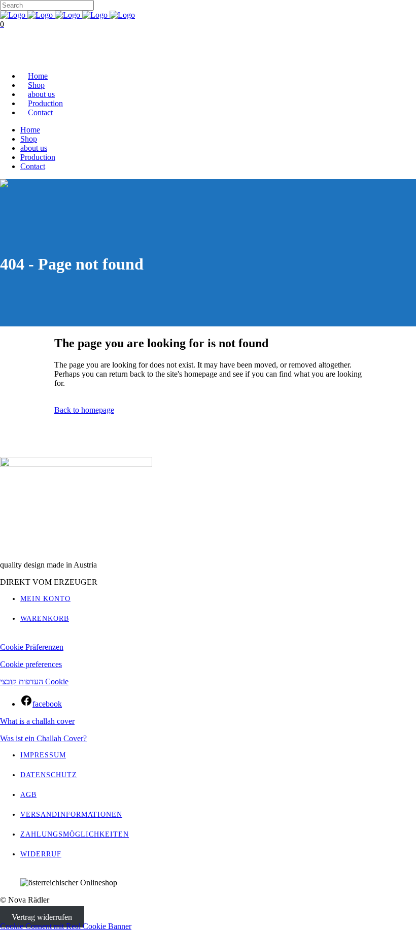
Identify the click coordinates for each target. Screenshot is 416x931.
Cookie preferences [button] (31, 664)
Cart (8, 58)
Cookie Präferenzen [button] (31, 647)
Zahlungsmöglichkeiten (74, 834)
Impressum (43, 755)
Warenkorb (44, 618)
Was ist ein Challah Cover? (43, 738)
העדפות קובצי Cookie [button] (34, 681)
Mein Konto (45, 599)
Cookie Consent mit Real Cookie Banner (65, 926)
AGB (28, 795)
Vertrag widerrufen (42, 917)
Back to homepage (84, 410)
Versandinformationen (71, 814)
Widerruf (40, 854)
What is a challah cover (37, 721)
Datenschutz (48, 775)
